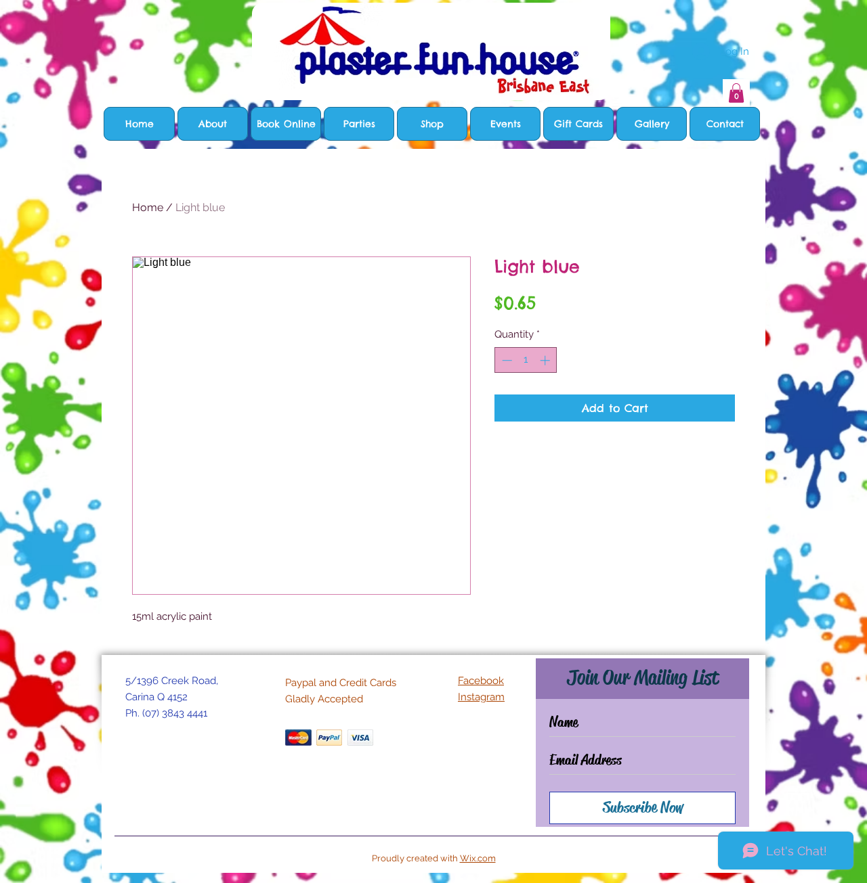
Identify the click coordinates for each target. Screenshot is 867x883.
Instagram (481, 697)
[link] (736, 93)
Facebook (481, 681)
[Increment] (546, 360)
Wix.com (478, 858)
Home (147, 207)
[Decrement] (505, 360)
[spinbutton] (526, 360)
